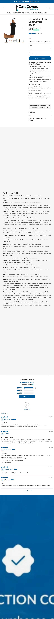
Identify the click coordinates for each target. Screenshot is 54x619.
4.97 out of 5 (30, 382)
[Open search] (3, 7)
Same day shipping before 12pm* (38, 119)
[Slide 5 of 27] (24, 40)
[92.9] (26, 404)
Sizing (31, 115)
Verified (26, 409)
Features (32, 112)
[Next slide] (23, 27)
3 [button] (27, 490)
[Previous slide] (5, 27)
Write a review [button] (27, 396)
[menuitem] (45, 13)
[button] (32, 33)
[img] (4, 417)
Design (30, 45)
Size (30, 38)
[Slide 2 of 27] (11, 40)
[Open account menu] (47, 7)
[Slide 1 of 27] (6, 40)
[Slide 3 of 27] (15, 40)
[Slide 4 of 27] (19, 40)
